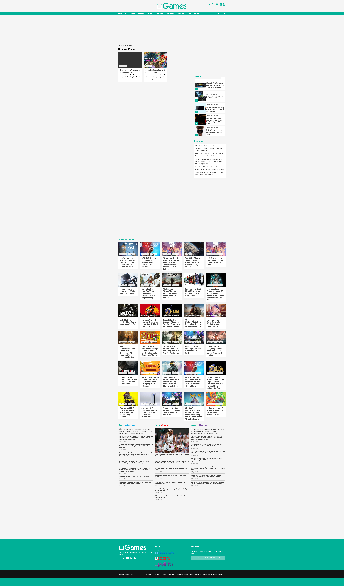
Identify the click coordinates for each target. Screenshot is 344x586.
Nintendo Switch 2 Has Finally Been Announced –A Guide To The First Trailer (215, 97)
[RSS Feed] (224, 4)
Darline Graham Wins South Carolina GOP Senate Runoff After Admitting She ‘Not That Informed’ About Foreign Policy (206, 460)
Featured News (209, 92)
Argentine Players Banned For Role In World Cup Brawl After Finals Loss (170, 482)
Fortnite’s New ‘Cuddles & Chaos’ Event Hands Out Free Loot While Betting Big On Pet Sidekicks (150, 381)
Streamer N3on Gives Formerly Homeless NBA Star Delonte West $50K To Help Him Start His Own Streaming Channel (172, 462)
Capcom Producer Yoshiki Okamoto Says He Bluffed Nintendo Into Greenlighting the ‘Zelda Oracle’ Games (149, 350)
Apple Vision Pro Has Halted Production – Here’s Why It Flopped (214, 121)
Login (218, 13)
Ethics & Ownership (195, 574)
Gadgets (149, 13)
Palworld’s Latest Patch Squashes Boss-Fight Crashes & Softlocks (193, 349)
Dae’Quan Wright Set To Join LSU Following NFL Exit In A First (171, 469)
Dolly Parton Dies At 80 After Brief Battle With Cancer (134, 476)
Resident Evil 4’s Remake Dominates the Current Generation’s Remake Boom (128, 380)
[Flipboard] (221, 4)
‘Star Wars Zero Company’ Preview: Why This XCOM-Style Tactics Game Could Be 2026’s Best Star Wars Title (215, 294)
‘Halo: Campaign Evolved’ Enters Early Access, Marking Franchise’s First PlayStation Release (171, 381)
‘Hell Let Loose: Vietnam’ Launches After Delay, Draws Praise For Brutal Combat (170, 293)
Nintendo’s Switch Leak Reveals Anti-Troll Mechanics (215, 132)
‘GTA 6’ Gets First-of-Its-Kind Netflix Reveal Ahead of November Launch (209, 173)
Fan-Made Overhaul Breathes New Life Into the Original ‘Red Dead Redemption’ (149, 323)
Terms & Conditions (182, 574)
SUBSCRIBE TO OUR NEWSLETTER (208, 558)
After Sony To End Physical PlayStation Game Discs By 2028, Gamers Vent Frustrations (149, 412)
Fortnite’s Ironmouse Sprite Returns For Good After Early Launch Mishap (214, 323)
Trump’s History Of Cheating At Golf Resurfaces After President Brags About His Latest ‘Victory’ (134, 462)
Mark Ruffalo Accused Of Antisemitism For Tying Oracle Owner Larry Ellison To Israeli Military (135, 482)
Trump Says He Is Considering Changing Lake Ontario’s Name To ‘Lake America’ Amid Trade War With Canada (206, 445)
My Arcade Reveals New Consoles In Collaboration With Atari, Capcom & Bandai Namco (214, 109)
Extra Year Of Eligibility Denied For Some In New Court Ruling (170, 475)
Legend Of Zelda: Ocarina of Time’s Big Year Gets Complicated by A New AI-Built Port (171, 323)
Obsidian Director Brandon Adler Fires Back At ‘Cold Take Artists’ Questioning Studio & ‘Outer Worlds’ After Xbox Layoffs (193, 413)
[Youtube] (217, 4)
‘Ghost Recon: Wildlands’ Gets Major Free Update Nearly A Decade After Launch (193, 323)
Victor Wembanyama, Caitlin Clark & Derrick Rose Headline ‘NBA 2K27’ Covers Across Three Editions (193, 381)
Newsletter (170, 13)
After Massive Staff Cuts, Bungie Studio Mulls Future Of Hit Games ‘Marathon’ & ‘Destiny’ (214, 350)
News (126, 13)
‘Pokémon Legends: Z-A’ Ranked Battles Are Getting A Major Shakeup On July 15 (215, 411)
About (165, 574)
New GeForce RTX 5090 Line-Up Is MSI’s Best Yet (215, 85)
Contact (148, 574)
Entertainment (159, 13)
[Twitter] (213, 4)
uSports (189, 13)
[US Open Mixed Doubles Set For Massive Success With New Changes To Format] (172, 440)
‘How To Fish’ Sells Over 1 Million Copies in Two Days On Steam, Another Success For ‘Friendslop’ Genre (208, 148)
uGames (220, 574)
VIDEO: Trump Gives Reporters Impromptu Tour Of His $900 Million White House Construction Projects (208, 452)
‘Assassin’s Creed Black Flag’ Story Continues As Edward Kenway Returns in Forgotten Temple (149, 293)
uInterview (180, 13)
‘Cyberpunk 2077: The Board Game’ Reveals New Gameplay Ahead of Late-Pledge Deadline (127, 412)
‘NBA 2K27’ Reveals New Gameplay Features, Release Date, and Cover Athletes (209, 155)
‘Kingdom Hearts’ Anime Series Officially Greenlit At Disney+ (128, 291)
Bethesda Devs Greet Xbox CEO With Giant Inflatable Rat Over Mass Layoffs (193, 292)
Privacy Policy (157, 574)
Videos (133, 13)
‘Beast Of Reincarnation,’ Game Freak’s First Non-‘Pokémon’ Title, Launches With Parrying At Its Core (127, 351)
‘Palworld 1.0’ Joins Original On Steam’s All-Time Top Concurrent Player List (172, 411)
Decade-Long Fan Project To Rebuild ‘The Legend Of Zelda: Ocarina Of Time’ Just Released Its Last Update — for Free (215, 382)
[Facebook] (209, 4)
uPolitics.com (202, 425)
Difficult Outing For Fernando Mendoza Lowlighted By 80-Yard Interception (171, 496)
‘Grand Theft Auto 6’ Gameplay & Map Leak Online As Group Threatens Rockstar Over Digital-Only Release (208, 161)
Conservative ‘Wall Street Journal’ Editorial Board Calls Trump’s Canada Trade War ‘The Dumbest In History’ (206, 475)
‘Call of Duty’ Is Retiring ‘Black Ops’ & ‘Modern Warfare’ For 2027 (128, 323)
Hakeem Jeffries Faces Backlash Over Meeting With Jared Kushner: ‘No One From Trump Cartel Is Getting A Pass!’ (207, 482)
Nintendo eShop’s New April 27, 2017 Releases (155, 71)
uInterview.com (130, 425)
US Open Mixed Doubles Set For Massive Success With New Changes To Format (172, 455)
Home (120, 13)
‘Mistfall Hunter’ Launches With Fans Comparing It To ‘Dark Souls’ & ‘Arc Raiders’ (171, 349)
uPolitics (197, 13)
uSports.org (165, 425)
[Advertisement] (172, 29)
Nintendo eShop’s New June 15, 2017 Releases (130, 71)
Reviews (141, 13)
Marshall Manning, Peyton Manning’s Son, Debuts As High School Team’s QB (171, 489)
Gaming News (123, 66)
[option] (210, 85)
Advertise (171, 574)
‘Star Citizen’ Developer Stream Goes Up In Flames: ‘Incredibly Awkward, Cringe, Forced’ (209, 168)
